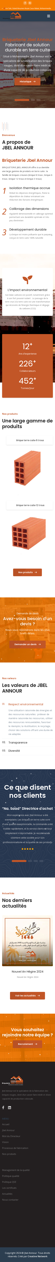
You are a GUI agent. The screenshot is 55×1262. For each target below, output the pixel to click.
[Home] (27, 1080)
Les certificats (9, 1187)
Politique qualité (10, 1176)
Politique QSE (9, 1181)
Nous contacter (10, 1199)
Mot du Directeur (11, 1136)
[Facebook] (25, 3)
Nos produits (25, 572)
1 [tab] (21, 100)
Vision (5, 1142)
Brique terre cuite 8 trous (30, 440)
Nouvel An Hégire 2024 (27, 972)
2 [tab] (32, 100)
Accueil (5, 1124)
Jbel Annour (8, 1130)
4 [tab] (41, 861)
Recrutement (26, 1044)
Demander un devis (26, 644)
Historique (26, 81)
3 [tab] (38, 100)
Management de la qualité (16, 1170)
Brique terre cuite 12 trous (30, 505)
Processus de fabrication (15, 1148)
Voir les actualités (25, 995)
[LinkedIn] (30, 3)
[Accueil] (12, 16)
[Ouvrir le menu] (48, 16)
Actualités (7, 1193)
